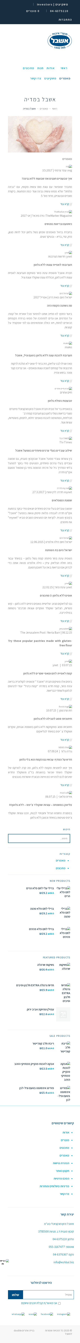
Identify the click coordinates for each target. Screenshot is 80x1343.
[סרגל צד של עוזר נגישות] (4, 1262)
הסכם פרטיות (61, 1178)
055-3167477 (57, 1247)
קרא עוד (64, 204)
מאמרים (44, 108)
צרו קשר (64, 1194)
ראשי (54, 108)
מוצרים (65, 1140)
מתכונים (60, 868)
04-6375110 (60, 1239)
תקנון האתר (62, 1171)
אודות (66, 1132)
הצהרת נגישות (61, 1163)
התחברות (65, 20)
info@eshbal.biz (63, 1262)
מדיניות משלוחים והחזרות (54, 1186)
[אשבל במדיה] (40, 134)
